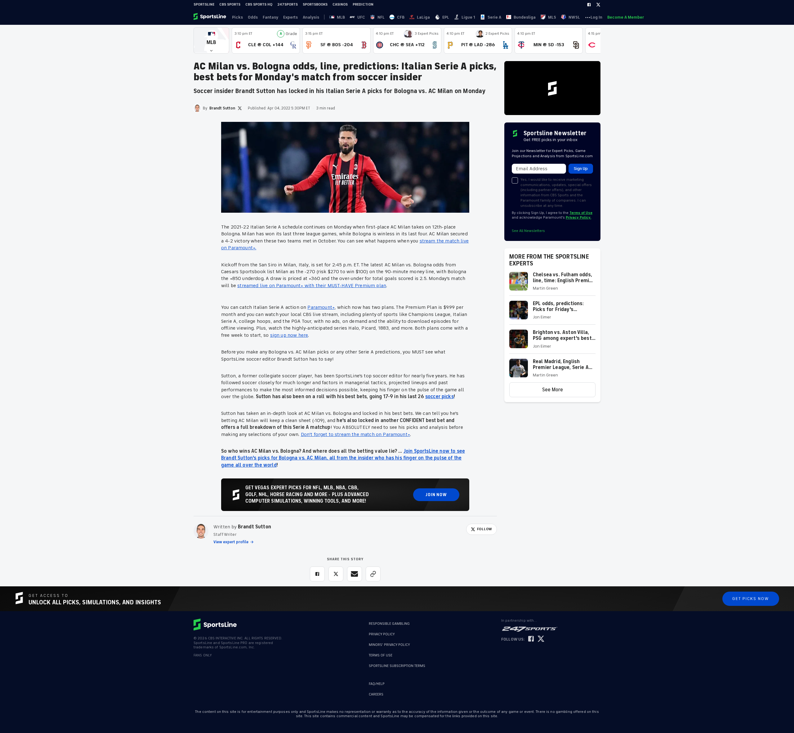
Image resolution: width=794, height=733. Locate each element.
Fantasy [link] (270, 17)
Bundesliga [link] (525, 17)
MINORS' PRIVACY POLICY (389, 644)
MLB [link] (341, 17)
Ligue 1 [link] (468, 17)
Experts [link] (290, 17)
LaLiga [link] (423, 17)
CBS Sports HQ (258, 4)
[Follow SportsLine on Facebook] (531, 639)
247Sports (287, 4)
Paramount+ (321, 307)
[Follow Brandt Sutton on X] (240, 108)
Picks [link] (237, 17)
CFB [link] (400, 17)
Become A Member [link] (625, 17)
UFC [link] (361, 17)
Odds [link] (253, 17)
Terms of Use (580, 213)
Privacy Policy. (578, 217)
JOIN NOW (436, 494)
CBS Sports (229, 4)
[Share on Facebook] (317, 573)
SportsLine (204, 4)
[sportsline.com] (210, 17)
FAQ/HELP (377, 684)
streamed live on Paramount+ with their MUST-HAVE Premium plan (311, 285)
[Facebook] (589, 4)
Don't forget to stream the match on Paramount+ (355, 434)
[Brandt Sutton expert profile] (201, 531)
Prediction (363, 4)
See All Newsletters (528, 231)
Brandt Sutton (254, 527)
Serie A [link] (494, 17)
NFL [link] (381, 17)
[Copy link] (373, 573)
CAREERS (376, 694)
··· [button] (588, 17)
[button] (211, 40)
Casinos (340, 4)
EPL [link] (445, 17)
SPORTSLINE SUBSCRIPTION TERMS (397, 666)
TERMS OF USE (380, 655)
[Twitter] (598, 4)
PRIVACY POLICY (382, 634)
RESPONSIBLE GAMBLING (389, 623)
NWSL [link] (574, 17)
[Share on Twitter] (335, 573)
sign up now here (289, 335)
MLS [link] (552, 17)
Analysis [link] (311, 17)
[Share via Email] (354, 573)
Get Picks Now (750, 598)
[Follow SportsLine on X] (541, 639)
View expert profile (230, 542)
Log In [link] (596, 17)
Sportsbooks (315, 4)
